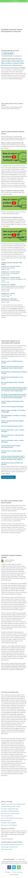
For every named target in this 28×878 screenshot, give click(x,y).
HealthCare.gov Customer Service (9, 847)
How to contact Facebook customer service (11, 818)
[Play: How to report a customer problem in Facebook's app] (14, 157)
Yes (16, 859)
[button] (26, 1)
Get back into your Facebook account (11, 65)
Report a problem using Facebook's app (12, 61)
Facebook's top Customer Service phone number (13, 804)
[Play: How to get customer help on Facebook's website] (14, 203)
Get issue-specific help (6, 815)
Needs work (21, 859)
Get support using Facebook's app (9, 809)
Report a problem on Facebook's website (12, 63)
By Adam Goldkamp (10, 560)
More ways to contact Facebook (9, 825)
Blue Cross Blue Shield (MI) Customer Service (12, 844)
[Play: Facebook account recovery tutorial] (14, 235)
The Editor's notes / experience (8, 822)
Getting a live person (6, 820)
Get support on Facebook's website (10, 811)
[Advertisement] (14, 91)
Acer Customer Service (6, 849)
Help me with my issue (8, 477)
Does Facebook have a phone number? (10, 806)
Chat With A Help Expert (7, 839)
